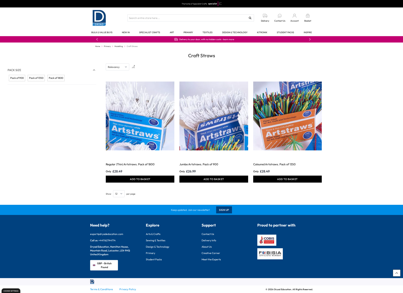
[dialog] (11, 290)
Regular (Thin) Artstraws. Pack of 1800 (130, 164)
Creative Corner (211, 253)
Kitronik (262, 32)
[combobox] (190, 17)
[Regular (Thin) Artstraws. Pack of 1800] (140, 116)
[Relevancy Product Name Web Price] (117, 66)
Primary (188, 32)
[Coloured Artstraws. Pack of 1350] (287, 116)
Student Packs (285, 32)
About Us (207, 246)
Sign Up (224, 209)
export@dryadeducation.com (106, 234)
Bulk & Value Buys (101, 32)
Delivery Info (209, 240)
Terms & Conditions (101, 289)
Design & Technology (235, 32)
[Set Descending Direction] (133, 67)
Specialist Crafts (149, 32)
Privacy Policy (127, 289)
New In (126, 32)
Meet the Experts (211, 259)
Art (172, 32)
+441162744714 (107, 240)
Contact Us (208, 234)
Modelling (118, 46)
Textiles (208, 32)
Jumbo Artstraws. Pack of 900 (198, 164)
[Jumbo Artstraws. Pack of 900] (213, 116)
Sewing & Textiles (155, 240)
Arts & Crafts (153, 234)
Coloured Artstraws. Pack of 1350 (274, 164)
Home (97, 46)
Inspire (308, 32)
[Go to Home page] (99, 18)
